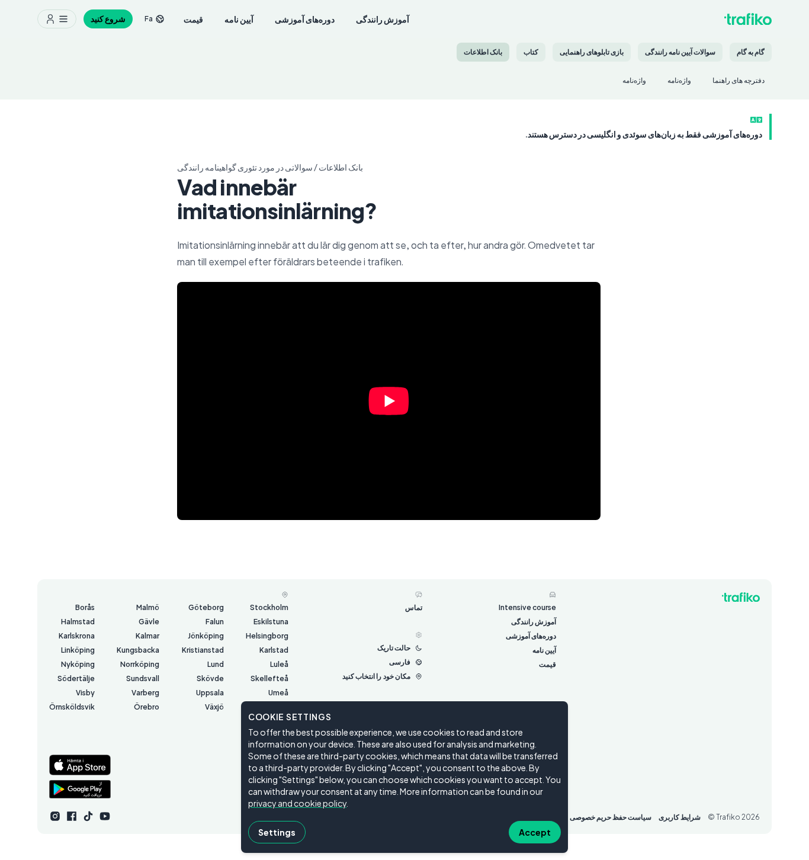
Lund (215, 664)
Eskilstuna (270, 621)
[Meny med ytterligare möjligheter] (56, 18)
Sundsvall (142, 678)
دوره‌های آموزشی (305, 19)
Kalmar (147, 635)
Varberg (145, 692)
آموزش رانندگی (382, 19)
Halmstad (78, 621)
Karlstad (273, 650)
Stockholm (269, 607)
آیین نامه (238, 19)
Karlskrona (77, 635)
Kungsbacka (138, 650)
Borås (85, 607)
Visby (85, 692)
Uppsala (210, 692)
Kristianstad (203, 650)
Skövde (210, 678)
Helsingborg (267, 635)
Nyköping (78, 664)
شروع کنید (108, 19)
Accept (535, 832)
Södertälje (76, 678)
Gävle (149, 621)
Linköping (78, 650)
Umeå (278, 692)
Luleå (279, 664)
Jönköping (206, 635)
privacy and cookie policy (297, 803)
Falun (215, 621)
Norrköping (139, 664)
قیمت (193, 19)
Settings (277, 832)
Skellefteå (269, 678)
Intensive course (527, 607)
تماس (413, 607)
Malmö (147, 607)
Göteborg (206, 607)
